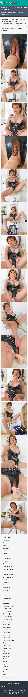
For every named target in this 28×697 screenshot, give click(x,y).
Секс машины (5, 10)
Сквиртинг (5, 643)
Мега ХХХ (5, 674)
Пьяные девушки (7, 619)
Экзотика (5, 669)
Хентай (5, 661)
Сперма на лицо (7, 648)
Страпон (5, 651)
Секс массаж (6, 630)
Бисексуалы (6, 548)
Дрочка (5, 579)
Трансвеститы (6, 653)
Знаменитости (6, 582)
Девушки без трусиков (9, 564)
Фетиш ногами (6, 659)
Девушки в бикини (7, 566)
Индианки (5, 590)
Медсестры (6, 603)
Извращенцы (6, 587)
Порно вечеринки (7, 616)
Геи (4, 556)
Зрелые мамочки (7, 585)
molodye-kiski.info (13, 690)
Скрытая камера (7, 645)
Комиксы (5, 593)
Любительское (7, 598)
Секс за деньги (7, 627)
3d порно (5, 543)
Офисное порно (7, 608)
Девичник (5, 561)
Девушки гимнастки (8, 577)
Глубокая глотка (7, 558)
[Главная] (8, 3)
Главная (3, 7)
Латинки (5, 595)
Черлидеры (6, 664)
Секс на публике (7, 635)
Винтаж (5, 551)
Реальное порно (7, 622)
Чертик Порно (6, 540)
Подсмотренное (7, 611)
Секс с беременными (8, 640)
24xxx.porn (10, 683)
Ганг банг (5, 553)
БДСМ (4, 545)
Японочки (5, 672)
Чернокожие (6, 666)
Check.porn (17, 683)
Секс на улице (6, 637)
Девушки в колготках (8, 572)
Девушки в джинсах (8, 569)
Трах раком (6, 656)
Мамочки (5, 601)
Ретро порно (6, 624)
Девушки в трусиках (8, 574)
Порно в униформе (8, 614)
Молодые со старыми (8, 606)
